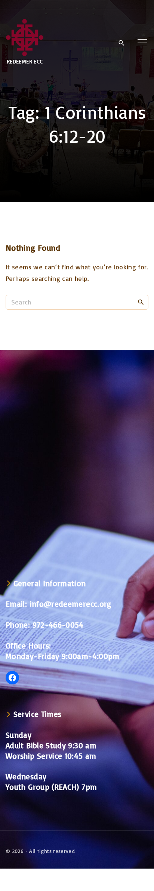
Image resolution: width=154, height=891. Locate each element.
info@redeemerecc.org (71, 604)
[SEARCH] (140, 302)
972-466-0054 (58, 624)
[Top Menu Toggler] (142, 42)
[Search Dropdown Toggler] (121, 43)
